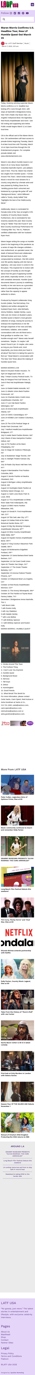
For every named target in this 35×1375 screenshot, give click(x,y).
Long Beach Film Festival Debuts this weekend (16, 890)
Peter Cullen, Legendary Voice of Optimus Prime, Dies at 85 (14, 798)
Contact (4, 1340)
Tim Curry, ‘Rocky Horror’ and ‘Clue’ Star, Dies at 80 (15, 921)
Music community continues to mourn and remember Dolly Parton (16, 829)
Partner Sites (7, 1342)
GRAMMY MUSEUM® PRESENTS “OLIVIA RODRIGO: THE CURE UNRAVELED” (17, 859)
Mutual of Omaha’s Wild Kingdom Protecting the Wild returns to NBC (15, 1136)
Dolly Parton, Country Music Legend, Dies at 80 (16, 982)
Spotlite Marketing (17, 1373)
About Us (5, 1332)
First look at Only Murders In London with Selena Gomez (16, 1074)
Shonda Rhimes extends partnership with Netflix (16, 952)
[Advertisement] (17, 745)
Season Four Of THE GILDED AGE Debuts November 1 (17, 1105)
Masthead (5, 1334)
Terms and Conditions (11, 1356)
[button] (32, 4)
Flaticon (4, 1359)
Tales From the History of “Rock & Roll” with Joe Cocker (17, 1013)
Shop (3, 1337)
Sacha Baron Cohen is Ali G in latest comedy (15, 1044)
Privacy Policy (7, 1353)
